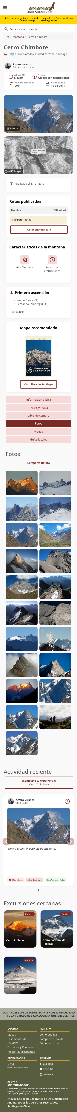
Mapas (11, 1034)
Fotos (38, 423)
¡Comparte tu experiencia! (39, 782)
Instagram (49, 1074)
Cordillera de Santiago (38, 384)
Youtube (48, 1069)
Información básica (38, 399)
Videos (38, 431)
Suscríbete (12, 1088)
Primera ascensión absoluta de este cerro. (31, 848)
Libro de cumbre (38, 415)
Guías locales (38, 439)
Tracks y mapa (38, 407)
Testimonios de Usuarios (17, 1041)
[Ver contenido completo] (67, 801)
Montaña (18, 37)
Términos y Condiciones (22, 1047)
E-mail (11, 1063)
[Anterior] (6, 841)
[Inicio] (8, 37)
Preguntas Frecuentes (21, 1051)
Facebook (47, 1063)
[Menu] (11, 8)
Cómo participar (50, 1043)
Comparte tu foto (38, 463)
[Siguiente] (70, 841)
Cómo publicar (49, 1034)
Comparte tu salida (52, 1039)
